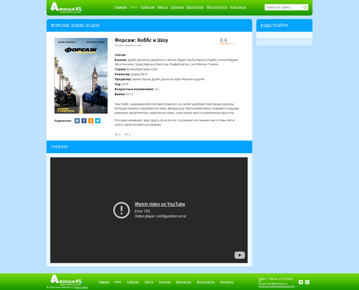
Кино (134, 7)
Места (163, 7)
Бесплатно (195, 7)
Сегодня (177, 7)
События (148, 7)
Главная (120, 7)
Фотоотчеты (217, 7)
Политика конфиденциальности (276, 286)
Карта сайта (81, 287)
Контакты (238, 7)
